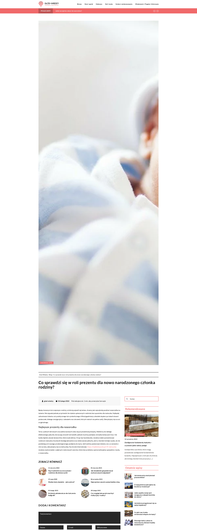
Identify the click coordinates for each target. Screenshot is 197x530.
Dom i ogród (89, 4)
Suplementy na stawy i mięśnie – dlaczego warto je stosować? (77, 11)
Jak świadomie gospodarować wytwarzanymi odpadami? (102, 472)
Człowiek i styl (46, 363)
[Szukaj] (127, 398)
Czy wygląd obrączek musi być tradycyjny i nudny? (102, 494)
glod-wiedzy (48, 401)
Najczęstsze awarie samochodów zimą (105, 482)
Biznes (79, 4)
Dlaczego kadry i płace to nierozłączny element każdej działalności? (144, 522)
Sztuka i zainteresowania (124, 4)
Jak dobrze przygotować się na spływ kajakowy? (145, 504)
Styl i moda (109, 4)
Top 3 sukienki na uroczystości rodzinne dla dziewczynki (59, 472)
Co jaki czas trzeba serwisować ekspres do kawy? (145, 513)
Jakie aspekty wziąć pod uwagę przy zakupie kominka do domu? (144, 495)
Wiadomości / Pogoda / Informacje (147, 4)
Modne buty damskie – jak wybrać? (61, 482)
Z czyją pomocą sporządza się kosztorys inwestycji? (144, 486)
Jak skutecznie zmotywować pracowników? (144, 476)
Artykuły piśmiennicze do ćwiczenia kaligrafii (62, 494)
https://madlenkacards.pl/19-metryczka (101, 447)
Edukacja (99, 4)
